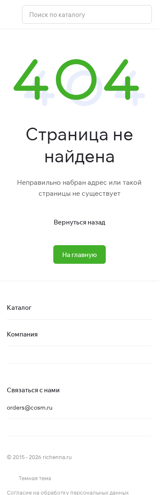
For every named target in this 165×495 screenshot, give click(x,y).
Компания (22, 334)
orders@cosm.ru (29, 407)
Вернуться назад (79, 222)
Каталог (19, 308)
